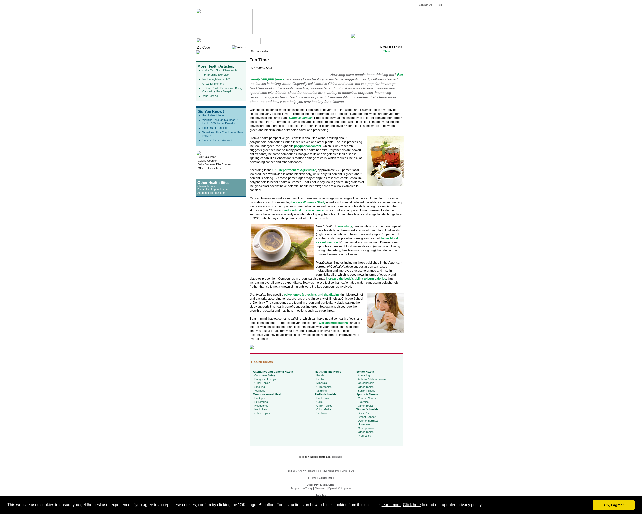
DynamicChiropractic (340, 488)
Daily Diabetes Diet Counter (214, 164)
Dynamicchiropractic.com (212, 189)
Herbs (320, 379)
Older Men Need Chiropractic (220, 70)
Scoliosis (321, 413)
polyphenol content (307, 146)
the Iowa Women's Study (307, 202)
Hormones (364, 424)
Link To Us (348, 470)
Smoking (259, 386)
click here (337, 456)
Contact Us (425, 4)
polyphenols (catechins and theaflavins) (312, 294)
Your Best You (210, 95)
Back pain (260, 398)
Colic (319, 401)
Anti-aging (364, 375)
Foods (320, 375)
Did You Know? (211, 111)
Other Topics (262, 382)
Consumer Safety (265, 375)
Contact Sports (367, 398)
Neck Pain (260, 409)
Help (439, 4)
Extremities (261, 401)
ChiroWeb (320, 488)
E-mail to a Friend (391, 46)
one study (345, 226)
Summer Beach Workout (217, 140)
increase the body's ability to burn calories (356, 278)
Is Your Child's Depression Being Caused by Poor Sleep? (222, 90)
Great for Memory (213, 83)
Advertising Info (331, 470)
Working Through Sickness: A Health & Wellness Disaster (220, 121)
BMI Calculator (207, 156)
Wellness (259, 390)
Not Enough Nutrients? (216, 79)
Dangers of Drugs (265, 379)
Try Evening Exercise (215, 74)
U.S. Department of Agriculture (294, 170)
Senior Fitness (366, 390)
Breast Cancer (367, 416)
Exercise (363, 401)
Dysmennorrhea (368, 420)
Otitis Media (323, 409)
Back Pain (322, 398)
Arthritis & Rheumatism (372, 379)
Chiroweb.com (206, 186)
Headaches (261, 405)
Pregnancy (364, 435)
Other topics (324, 386)
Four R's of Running (214, 127)
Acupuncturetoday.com (211, 192)
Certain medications (333, 323)
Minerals (321, 382)
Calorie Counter (207, 160)
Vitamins (321, 390)
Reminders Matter (213, 115)
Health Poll (314, 470)
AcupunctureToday (301, 488)
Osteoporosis (366, 382)
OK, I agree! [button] (614, 505)
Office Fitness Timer (210, 168)
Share (387, 51)
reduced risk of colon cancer (304, 210)
